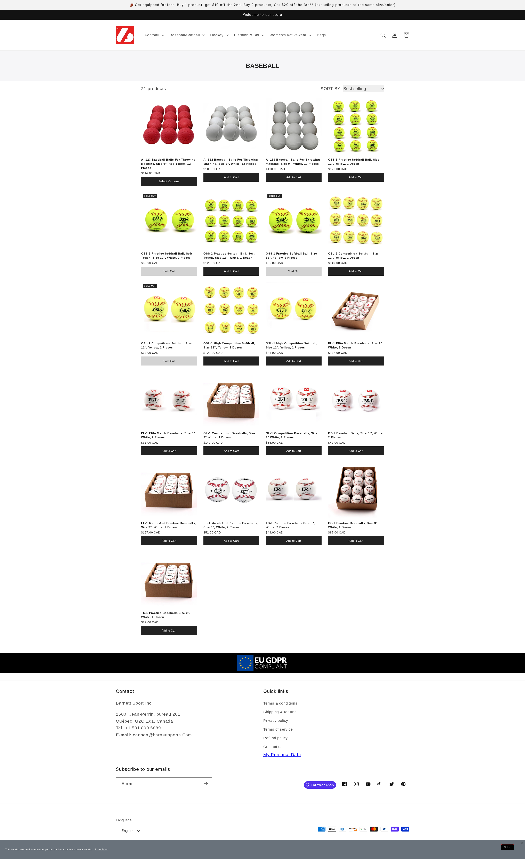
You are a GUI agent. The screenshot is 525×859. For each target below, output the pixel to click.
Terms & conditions (280, 703)
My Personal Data (282, 754)
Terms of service (278, 729)
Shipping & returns (280, 712)
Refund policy (275, 738)
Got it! (507, 847)
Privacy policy (275, 720)
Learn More (101, 849)
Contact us (273, 747)
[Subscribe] (206, 783)
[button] (154, 35)
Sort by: (331, 88)
